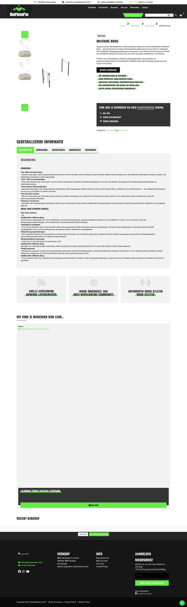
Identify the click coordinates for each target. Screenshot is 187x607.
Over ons (100, 564)
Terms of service (55, 602)
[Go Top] (183, 596)
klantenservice (145, 107)
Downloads (42, 149)
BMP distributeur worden (68, 558)
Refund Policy (84, 602)
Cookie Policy (102, 566)
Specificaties (58, 149)
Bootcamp (110, 130)
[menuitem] (159, 15)
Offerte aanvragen (133, 15)
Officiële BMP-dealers (66, 561)
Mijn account (101, 561)
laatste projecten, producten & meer (73, 566)
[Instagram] (23, 572)
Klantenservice (102, 558)
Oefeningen (90, 149)
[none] (159, 15)
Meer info (94, 505)
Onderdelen (75, 149)
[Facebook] (19, 572)
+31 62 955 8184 (27, 565)
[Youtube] (27, 572)
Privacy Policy (70, 602)
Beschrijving (25, 149)
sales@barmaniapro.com (31, 562)
